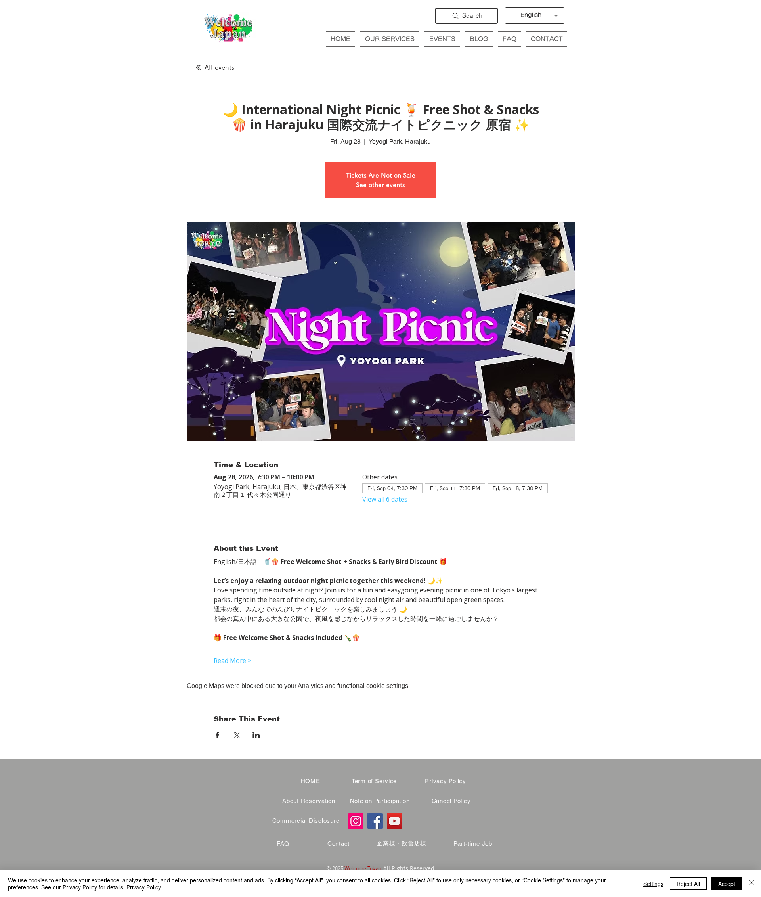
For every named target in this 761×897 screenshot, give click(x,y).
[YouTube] (394, 821)
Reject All (688, 883)
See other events (380, 185)
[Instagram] (355, 821)
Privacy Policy (143, 887)
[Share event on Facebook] (217, 735)
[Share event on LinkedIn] (256, 735)
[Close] (751, 883)
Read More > (232, 661)
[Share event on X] (237, 735)
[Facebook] (375, 821)
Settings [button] (653, 883)
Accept (726, 883)
